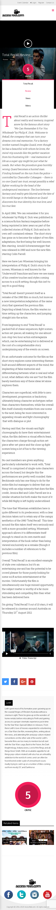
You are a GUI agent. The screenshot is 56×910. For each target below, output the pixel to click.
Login (34, 3)
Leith (8, 702)
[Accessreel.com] (13, 16)
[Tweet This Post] (5, 681)
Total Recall (28, 83)
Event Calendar (23, 3)
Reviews (5, 59)
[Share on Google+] (23, 681)
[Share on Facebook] (14, 681)
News (28, 98)
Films (12, 59)
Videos (28, 105)
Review (28, 91)
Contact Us (50, 3)
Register (41, 3)
